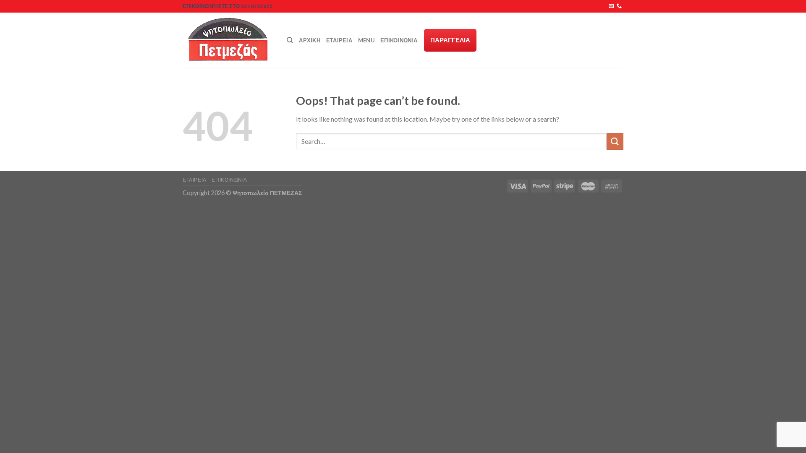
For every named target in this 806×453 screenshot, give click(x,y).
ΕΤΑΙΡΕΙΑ (339, 40)
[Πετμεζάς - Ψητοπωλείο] (228, 40)
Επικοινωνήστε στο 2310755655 (228, 6)
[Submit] (615, 141)
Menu (366, 40)
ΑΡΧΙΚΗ (309, 40)
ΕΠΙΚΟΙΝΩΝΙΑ (398, 40)
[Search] (290, 40)
